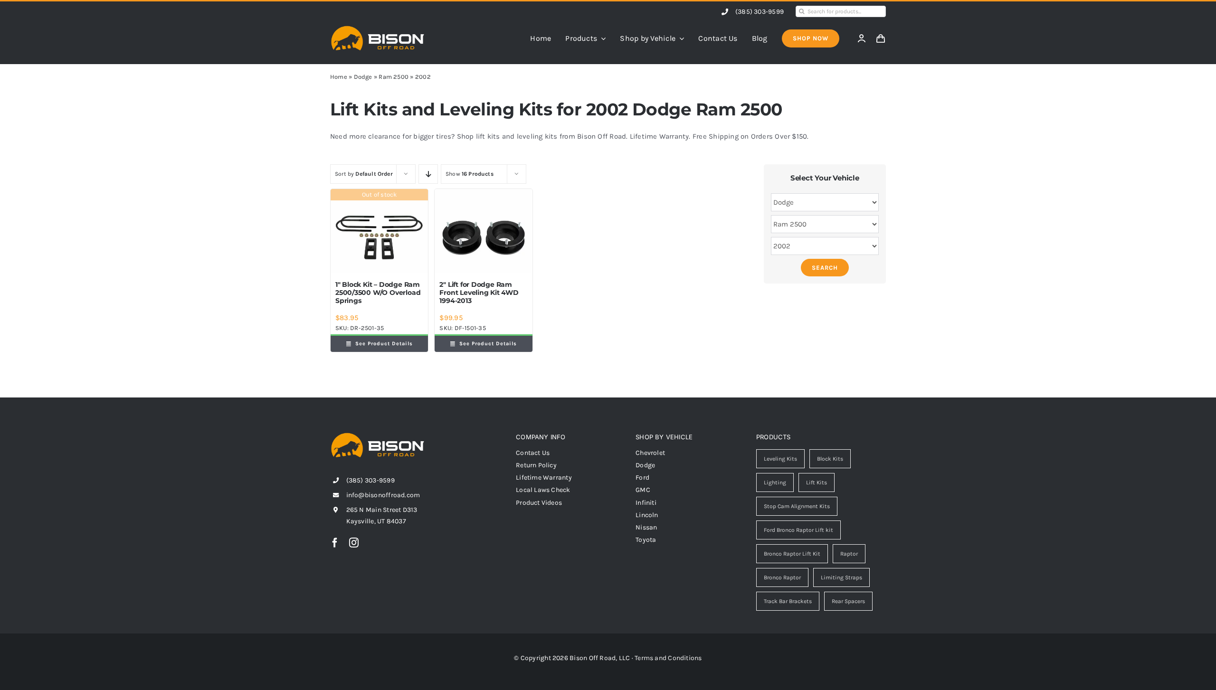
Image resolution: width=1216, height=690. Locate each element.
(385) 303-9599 (759, 12)
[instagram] (354, 543)
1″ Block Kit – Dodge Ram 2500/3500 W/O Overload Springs (377, 292)
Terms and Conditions (668, 658)
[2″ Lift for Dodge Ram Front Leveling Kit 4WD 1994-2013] (483, 231)
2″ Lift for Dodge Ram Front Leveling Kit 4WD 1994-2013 (478, 292)
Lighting (775, 482)
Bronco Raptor (782, 577)
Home (338, 76)
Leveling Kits (780, 458)
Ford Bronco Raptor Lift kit (798, 530)
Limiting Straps (841, 577)
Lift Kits (816, 482)
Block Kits (830, 458)
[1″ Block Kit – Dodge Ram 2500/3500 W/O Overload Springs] (379, 231)
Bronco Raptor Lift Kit (792, 553)
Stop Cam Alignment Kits (797, 506)
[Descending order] (428, 174)
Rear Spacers (848, 601)
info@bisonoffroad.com (383, 495)
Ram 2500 (393, 76)
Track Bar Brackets (788, 601)
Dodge (363, 76)
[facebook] (335, 543)
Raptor (849, 553)
